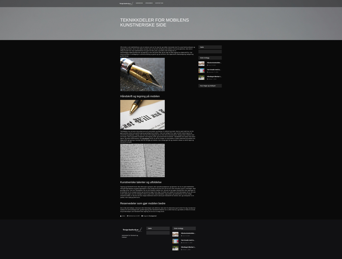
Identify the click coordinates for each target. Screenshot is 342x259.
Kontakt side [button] (159, 3)
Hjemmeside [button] (139, 3)
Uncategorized (152, 216)
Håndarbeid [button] (149, 3)
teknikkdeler (145, 138)
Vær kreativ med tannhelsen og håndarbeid (221, 69)
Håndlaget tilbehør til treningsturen (219, 76)
